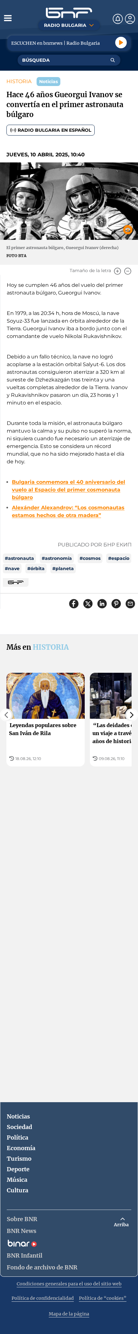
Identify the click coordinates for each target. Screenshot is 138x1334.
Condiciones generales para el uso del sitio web (69, 1284)
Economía (21, 1148)
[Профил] (130, 18)
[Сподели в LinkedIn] (102, 604)
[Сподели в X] (88, 604)
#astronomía (57, 558)
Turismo (19, 1158)
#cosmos (90, 558)
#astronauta (19, 558)
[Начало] (69, 13)
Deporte (18, 1169)
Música (17, 1179)
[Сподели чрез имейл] (130, 604)
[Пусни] (121, 42)
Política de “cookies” (102, 1298)
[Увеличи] (117, 271)
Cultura (17, 1190)
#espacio (118, 558)
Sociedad (19, 1127)
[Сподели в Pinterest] (116, 604)
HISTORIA (18, 81)
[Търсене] (113, 60)
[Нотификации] (117, 18)
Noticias (18, 1116)
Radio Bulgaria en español (54, 130)
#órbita (36, 568)
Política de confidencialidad (43, 1298)
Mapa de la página (69, 1314)
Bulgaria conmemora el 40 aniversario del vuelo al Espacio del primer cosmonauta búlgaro (68, 489)
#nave (12, 568)
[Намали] (128, 271)
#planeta (63, 568)
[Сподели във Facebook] (74, 604)
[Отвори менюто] (7, 18)
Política (17, 1137)
